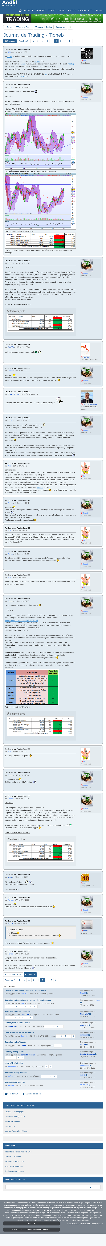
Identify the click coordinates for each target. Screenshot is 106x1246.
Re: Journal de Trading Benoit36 (17, 50)
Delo (22, 1003)
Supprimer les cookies (32, 1094)
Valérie (10, 1076)
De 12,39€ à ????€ (12, 1121)
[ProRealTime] (53, 17)
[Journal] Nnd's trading (14, 1063)
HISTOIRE (62, 10)
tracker (9, 56)
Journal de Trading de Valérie (16, 1073)
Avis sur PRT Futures (13, 1157)
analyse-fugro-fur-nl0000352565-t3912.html (21, 620)
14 (16, 1006)
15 (21, 1006)
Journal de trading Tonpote (15, 1042)
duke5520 (24, 1036)
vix (45, 74)
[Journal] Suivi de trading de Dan (17, 1023)
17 (30, 1006)
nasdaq (37, 61)
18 (35, 1006)
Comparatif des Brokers (14, 1166)
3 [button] (47, 41)
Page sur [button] (23, 41)
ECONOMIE (40, 10)
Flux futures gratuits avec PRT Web (18, 1152)
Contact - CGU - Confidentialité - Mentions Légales (31, 1229)
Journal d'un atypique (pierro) (16, 1131)
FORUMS (51, 10)
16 (25, 1006)
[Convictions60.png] (32, 687)
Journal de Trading (44, 27)
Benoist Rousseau (28, 1055)
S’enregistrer (60, 27)
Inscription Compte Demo (14, 1162)
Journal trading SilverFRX (15, 1082)
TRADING (82, 10)
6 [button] (60, 41)
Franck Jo (12, 1026)
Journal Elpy (10, 1126)
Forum (9, 27)
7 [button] (65, 41)
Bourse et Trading (24, 27)
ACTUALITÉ (28, 10)
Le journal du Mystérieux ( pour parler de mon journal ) (26, 991)
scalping (40, 487)
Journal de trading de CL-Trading (17, 1011)
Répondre (11, 41)
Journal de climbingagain (14, 1112)
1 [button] (37, 41)
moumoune (12, 1067)
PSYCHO (71, 10)
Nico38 (23, 994)
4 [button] (51, 41)
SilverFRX (12, 1085)
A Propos (31, 1223)
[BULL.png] (40, 141)
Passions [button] (99, 10)
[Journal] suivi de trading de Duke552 (19, 1032)
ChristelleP (25, 1015)
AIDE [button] (90, 10)
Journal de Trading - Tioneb (33, 35)
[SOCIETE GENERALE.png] (40, 201)
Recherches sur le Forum (14, 1171)
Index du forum (12, 1094)
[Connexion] (70, 27)
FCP (22, 77)
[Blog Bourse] (9, 3)
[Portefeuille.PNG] (40, 241)
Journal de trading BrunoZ (15, 1117)
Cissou (23, 1046)
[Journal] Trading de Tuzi (14, 1052)
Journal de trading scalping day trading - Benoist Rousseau (28, 1000)
